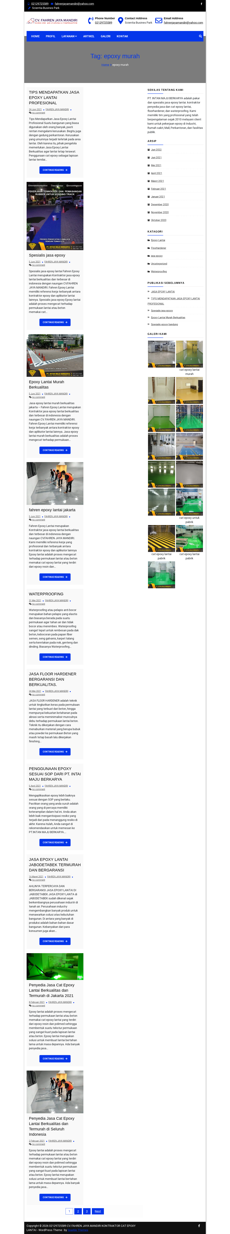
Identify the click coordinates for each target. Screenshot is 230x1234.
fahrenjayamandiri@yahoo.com (74, 3)
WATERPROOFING (46, 594)
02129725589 (40, 3)
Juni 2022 (156, 149)
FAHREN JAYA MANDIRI (57, 109)
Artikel (89, 36)
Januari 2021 (158, 196)
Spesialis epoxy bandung (164, 324)
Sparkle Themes (78, 1230)
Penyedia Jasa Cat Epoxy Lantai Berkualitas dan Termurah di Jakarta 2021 (51, 990)
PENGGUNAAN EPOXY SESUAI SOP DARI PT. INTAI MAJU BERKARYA (55, 773)
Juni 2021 (156, 157)
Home (35, 36)
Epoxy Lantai (158, 240)
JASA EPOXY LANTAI (163, 291)
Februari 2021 (158, 188)
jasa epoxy (157, 255)
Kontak (122, 36)
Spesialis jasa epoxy (47, 255)
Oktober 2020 (158, 220)
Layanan (68, 36)
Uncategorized (159, 263)
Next (98, 1211)
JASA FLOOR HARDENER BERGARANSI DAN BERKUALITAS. (52, 679)
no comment (38, 112)
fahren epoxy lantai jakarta (52, 510)
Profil (50, 36)
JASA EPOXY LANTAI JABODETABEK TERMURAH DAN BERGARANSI (55, 864)
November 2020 (160, 212)
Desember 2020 (160, 204)
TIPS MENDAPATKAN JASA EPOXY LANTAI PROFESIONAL (54, 97)
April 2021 (156, 173)
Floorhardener (158, 248)
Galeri (105, 36)
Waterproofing (159, 271)
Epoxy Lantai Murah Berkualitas (168, 317)
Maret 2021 (157, 181)
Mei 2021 (156, 165)
